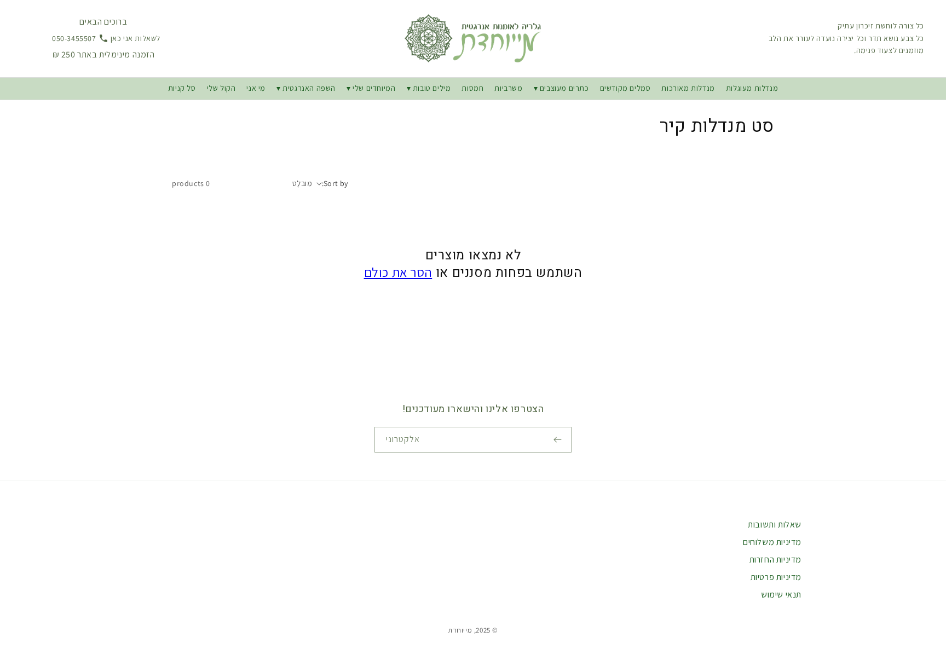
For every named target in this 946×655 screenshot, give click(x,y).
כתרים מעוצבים (564, 88)
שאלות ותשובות (774, 524)
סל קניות (182, 88)
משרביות (508, 88)
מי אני (256, 88)
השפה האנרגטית (309, 88)
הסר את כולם (398, 272)
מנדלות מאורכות (687, 88)
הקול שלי (221, 88)
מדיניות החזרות (775, 559)
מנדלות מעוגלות (752, 88)
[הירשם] (559, 440)
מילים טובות (431, 88)
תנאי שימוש (781, 594)
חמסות (472, 88)
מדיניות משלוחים (772, 542)
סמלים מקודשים (625, 88)
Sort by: (335, 183)
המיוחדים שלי (374, 88)
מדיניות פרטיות (776, 577)
